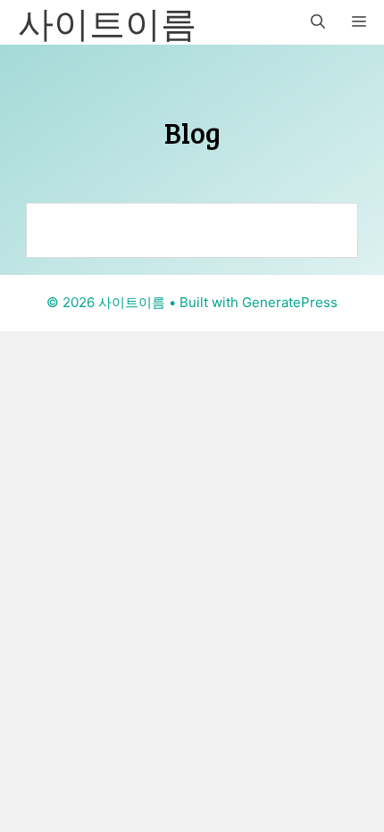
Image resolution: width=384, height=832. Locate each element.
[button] (317, 22)
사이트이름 (107, 22)
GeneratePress (290, 302)
